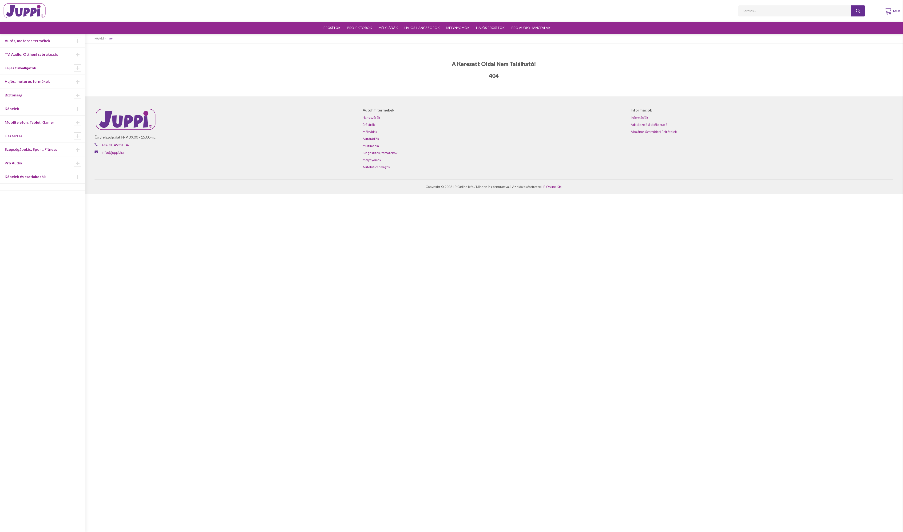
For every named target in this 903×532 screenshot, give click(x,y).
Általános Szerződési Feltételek (654, 132)
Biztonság (13, 95)
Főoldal (99, 38)
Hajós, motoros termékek (27, 81)
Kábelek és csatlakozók (25, 176)
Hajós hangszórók (422, 28)
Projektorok (359, 28)
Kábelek (12, 108)
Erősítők (332, 28)
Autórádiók (371, 139)
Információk (639, 117)
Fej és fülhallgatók (20, 68)
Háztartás (14, 136)
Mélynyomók (458, 28)
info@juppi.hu (113, 152)
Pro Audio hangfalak (531, 28)
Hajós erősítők (490, 28)
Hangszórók (371, 117)
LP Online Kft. (552, 187)
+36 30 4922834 (115, 145)
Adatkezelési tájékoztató (649, 125)
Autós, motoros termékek (27, 40)
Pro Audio (13, 163)
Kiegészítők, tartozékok (380, 153)
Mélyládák (388, 28)
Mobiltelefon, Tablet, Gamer (29, 122)
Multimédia (371, 146)
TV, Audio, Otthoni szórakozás (31, 54)
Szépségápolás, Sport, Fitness (31, 149)
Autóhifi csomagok (376, 167)
